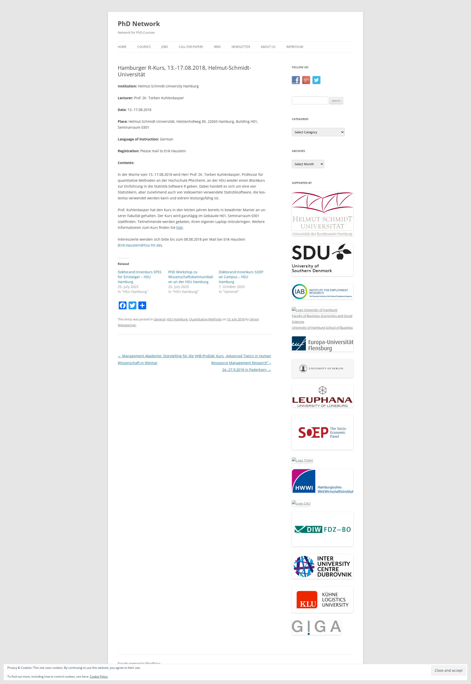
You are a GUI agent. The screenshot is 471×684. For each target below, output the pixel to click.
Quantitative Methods (205, 319)
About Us (268, 47)
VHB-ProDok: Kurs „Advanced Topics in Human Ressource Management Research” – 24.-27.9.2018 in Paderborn (233, 363)
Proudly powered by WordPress (139, 663)
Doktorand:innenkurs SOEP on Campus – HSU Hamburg (241, 277)
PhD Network (139, 23)
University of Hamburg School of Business (322, 327)
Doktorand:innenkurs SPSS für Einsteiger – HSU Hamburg (139, 277)
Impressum (294, 47)
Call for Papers (191, 47)
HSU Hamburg (177, 319)
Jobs (164, 47)
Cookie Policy (99, 676)
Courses (144, 47)
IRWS (217, 47)
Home (122, 47)
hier (179, 227)
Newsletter (241, 47)
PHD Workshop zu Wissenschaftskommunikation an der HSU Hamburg (190, 277)
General (159, 319)
